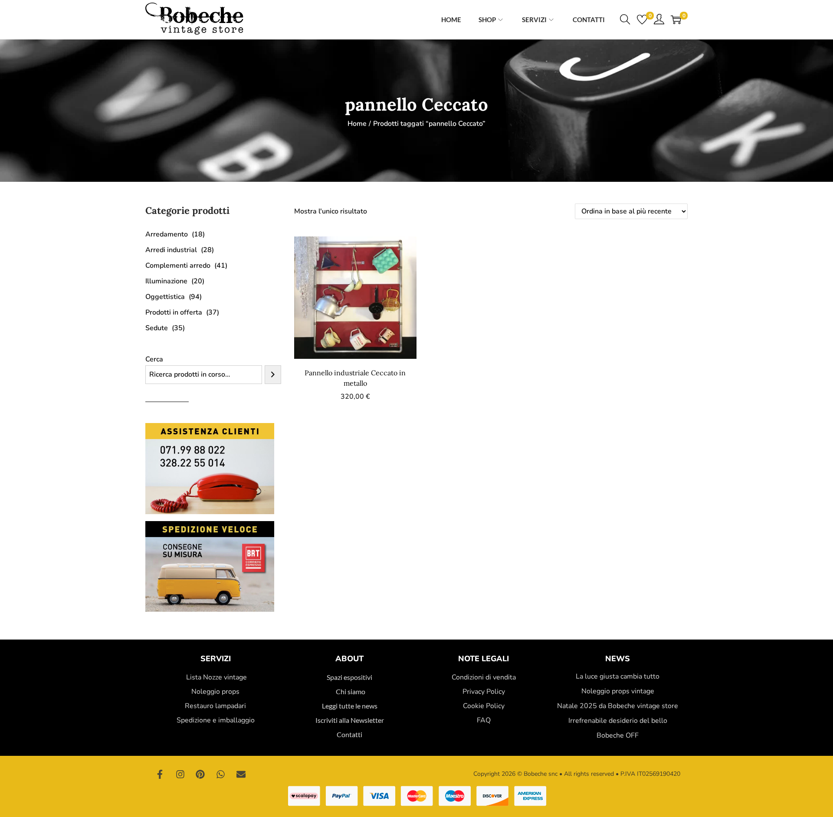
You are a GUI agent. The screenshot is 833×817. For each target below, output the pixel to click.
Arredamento (166, 234)
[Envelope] (240, 774)
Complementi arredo (177, 265)
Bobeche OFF (618, 735)
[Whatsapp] (220, 774)
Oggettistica (165, 297)
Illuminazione (166, 281)
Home (357, 123)
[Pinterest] (200, 774)
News (617, 658)
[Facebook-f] (160, 774)
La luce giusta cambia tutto (617, 676)
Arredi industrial (171, 250)
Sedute (156, 328)
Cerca (154, 359)
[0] (642, 19)
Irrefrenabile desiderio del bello (617, 720)
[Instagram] (180, 774)
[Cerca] (273, 374)
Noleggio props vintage (617, 691)
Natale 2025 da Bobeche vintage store (617, 706)
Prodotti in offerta (173, 312)
